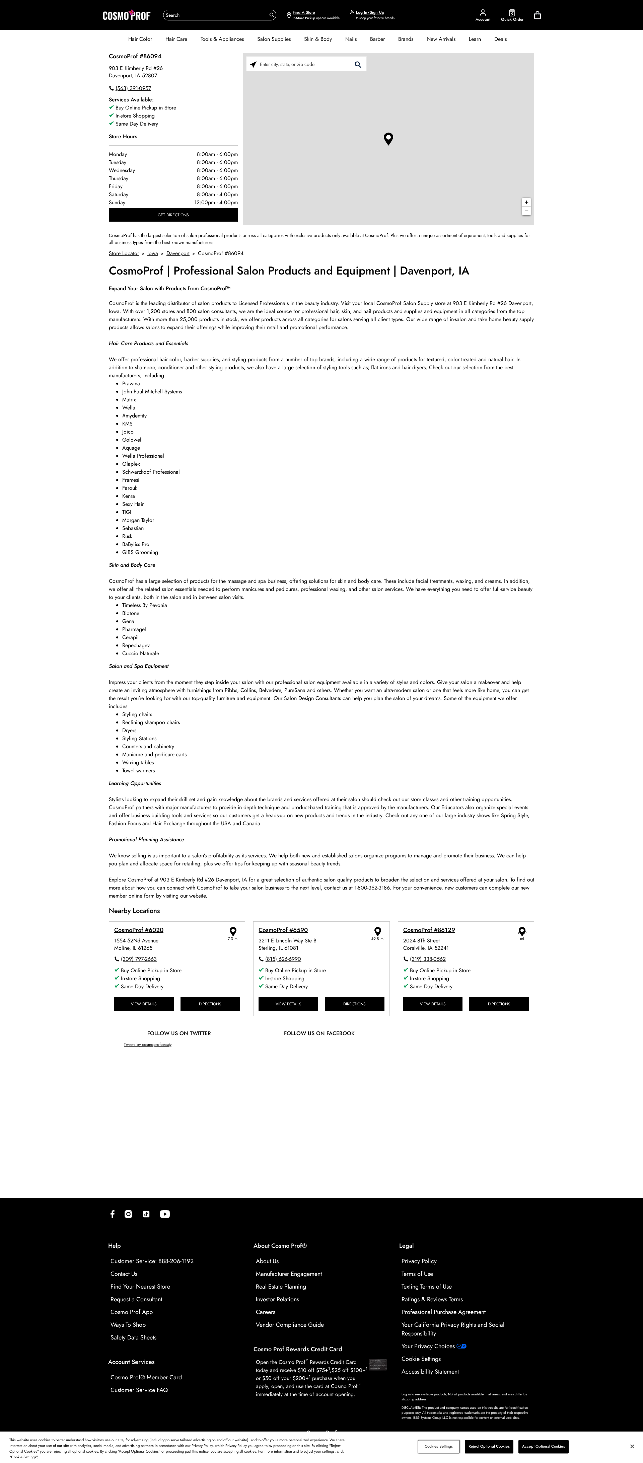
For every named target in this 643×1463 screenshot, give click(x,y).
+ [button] (526, 202)
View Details (144, 1004)
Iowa (152, 253)
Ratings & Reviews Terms (432, 1299)
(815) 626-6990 (283, 959)
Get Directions (173, 215)
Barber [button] (377, 39)
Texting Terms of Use (427, 1286)
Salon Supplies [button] (274, 39)
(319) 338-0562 (428, 959)
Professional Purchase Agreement (444, 1312)
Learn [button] (475, 39)
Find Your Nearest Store (140, 1286)
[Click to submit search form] (358, 64)
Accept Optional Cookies (543, 1446)
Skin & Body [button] (318, 39)
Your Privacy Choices (429, 1346)
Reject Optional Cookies (489, 1446)
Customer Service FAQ (139, 1390)
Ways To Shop (128, 1324)
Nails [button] (351, 39)
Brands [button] (405, 39)
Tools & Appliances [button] (222, 39)
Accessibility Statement (430, 1371)
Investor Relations (277, 1299)
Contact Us (124, 1273)
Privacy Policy (419, 1261)
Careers (265, 1312)
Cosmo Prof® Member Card (146, 1377)
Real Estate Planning (281, 1286)
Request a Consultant (136, 1299)
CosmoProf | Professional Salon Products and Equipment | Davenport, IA (289, 271)
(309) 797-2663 (139, 959)
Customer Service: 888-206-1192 (152, 1261)
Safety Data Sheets (133, 1337)
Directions (210, 1004)
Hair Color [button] (140, 39)
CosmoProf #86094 (135, 56)
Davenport (178, 253)
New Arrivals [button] (441, 39)
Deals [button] (500, 39)
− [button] (526, 210)
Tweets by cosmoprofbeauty (147, 1044)
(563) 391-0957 (133, 88)
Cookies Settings (439, 1446)
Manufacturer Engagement (289, 1273)
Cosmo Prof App (132, 1312)
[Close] (632, 1446)
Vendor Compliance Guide (290, 1324)
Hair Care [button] (176, 39)
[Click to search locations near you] (253, 64)
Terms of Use (417, 1273)
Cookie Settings (421, 1359)
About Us (267, 1261)
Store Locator (124, 253)
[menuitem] (140, 39)
